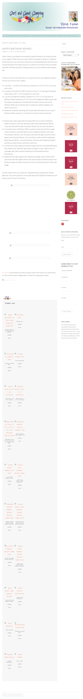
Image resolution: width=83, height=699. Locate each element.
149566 (19, 485)
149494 (19, 601)
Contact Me (70, 35)
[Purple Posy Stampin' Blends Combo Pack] (20, 476)
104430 (9, 665)
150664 (19, 363)
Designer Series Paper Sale (67, 107)
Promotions (50, 35)
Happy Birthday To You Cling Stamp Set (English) (10, 331)
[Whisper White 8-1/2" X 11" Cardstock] (20, 395)
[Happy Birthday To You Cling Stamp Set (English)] (9, 326)
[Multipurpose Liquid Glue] (20, 627)
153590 (19, 324)
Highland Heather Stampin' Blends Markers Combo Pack (9, 523)
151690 (9, 367)
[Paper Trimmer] (20, 657)
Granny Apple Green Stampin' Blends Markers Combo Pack (20, 523)
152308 (9, 335)
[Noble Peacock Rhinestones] (20, 593)
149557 (9, 562)
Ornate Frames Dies (19, 360)
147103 (19, 438)
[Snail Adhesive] (9, 626)
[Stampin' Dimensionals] (9, 657)
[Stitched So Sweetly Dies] (9, 359)
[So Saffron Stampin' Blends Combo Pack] (9, 554)
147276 (9, 527)
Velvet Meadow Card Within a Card (69, 117)
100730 (19, 402)
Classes (60, 35)
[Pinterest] (62, 224)
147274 (19, 527)
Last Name (63, 298)
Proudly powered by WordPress (12, 694)
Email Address (64, 277)
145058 (19, 569)
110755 (19, 635)
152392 (19, 664)
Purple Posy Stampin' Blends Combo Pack (20, 481)
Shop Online (23, 35)
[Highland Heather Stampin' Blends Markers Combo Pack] (9, 518)
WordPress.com (18, 696)
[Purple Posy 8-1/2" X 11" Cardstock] (9, 395)
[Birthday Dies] (20, 317)
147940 (9, 604)
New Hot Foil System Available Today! (69, 110)
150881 (9, 402)
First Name (63, 287)
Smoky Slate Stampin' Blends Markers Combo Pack (19, 565)
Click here (5, 273)
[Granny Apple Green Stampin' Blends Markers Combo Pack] (20, 518)
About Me (12, 35)
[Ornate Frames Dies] (20, 357)
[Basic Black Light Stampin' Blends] (9, 596)
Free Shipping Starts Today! (67, 113)
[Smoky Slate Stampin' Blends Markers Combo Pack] (20, 560)
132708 (9, 481)
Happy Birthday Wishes (17, 48)
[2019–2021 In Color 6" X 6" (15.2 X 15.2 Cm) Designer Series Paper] (9, 435)
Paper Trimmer (20, 661)
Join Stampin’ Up (36, 35)
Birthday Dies (20, 321)
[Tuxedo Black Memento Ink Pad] (9, 473)
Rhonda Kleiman (20, 51)
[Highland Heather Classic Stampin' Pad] (20, 430)
